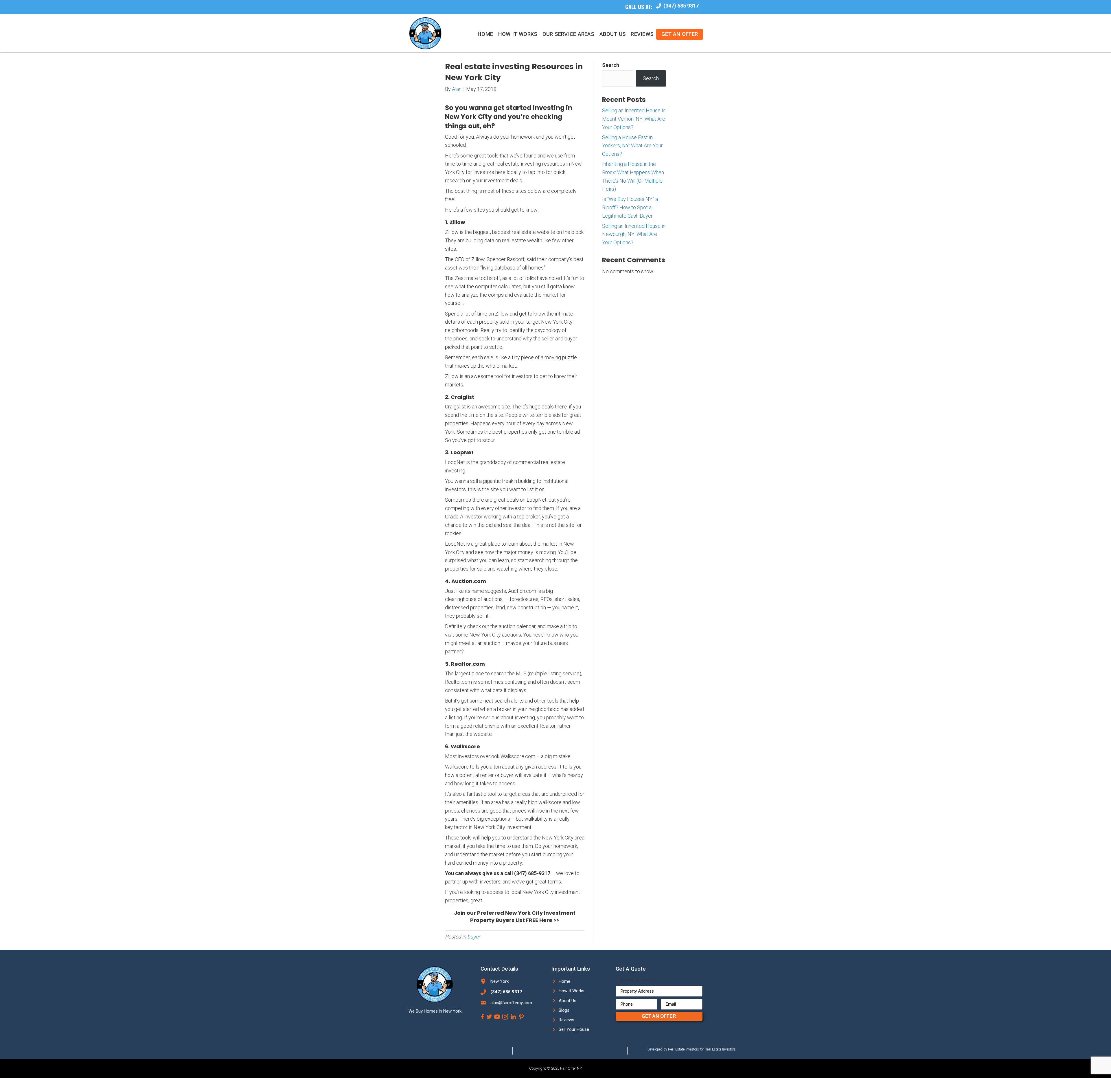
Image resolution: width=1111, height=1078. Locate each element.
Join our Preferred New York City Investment (514, 912)
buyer (473, 937)
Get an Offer (679, 34)
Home (485, 34)
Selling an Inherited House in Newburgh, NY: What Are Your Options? (633, 234)
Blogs (564, 1010)
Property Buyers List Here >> (514, 920)
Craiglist (462, 397)
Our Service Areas (568, 34)
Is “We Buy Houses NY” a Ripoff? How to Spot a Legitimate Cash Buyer (630, 207)
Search (610, 65)
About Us (612, 34)
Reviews (642, 34)
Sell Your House (574, 1029)
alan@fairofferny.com (511, 1002)
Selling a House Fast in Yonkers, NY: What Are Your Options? (632, 145)
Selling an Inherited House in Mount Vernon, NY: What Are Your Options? (633, 118)
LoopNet (462, 452)
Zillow (457, 222)
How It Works (518, 34)
